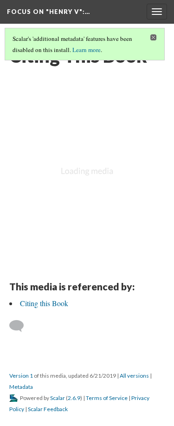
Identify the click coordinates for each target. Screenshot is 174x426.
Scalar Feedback (48, 409)
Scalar (57, 397)
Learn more (86, 50)
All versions (134, 375)
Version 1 (21, 375)
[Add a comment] (20, 326)
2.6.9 (74, 397)
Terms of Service (107, 397)
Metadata (21, 386)
